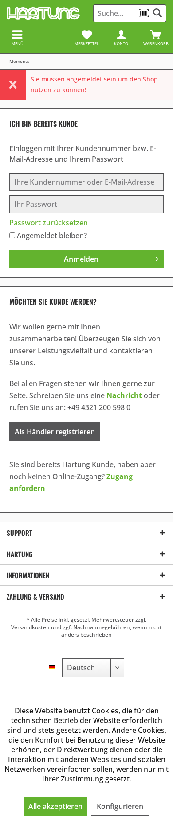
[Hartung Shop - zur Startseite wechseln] (43, 13)
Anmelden (81, 259)
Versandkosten (30, 627)
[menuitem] (155, 37)
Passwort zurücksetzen (48, 223)
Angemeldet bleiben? (52, 235)
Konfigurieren (120, 806)
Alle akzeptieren (55, 806)
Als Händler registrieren (55, 432)
